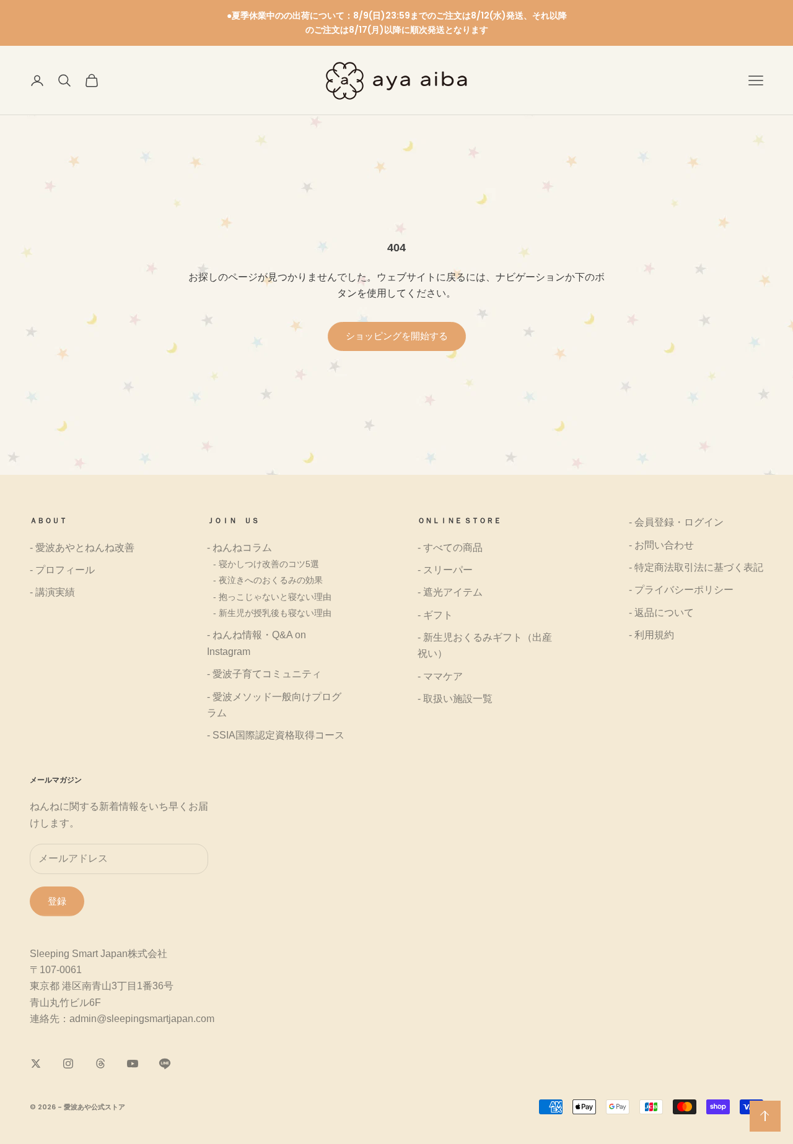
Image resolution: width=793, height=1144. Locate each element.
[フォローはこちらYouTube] (132, 1063)
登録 (57, 901)
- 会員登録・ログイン (676, 522)
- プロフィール (62, 570)
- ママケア (440, 676)
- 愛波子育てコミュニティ (264, 674)
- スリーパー (445, 570)
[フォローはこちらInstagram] (68, 1063)
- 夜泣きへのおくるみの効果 (268, 580)
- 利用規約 (651, 635)
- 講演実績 (52, 592)
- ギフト (435, 615)
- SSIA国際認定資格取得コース (275, 735)
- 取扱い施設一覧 (455, 698)
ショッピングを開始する (397, 335)
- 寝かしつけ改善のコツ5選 (266, 564)
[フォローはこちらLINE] (165, 1063)
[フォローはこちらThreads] (100, 1063)
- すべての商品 (450, 547)
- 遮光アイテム (450, 592)
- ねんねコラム (239, 547)
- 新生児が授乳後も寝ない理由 (272, 613)
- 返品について (661, 612)
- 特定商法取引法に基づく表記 (696, 567)
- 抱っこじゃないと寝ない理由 (272, 597)
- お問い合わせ (661, 545)
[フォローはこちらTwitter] (36, 1063)
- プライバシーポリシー (681, 589)
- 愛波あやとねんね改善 (82, 547)
